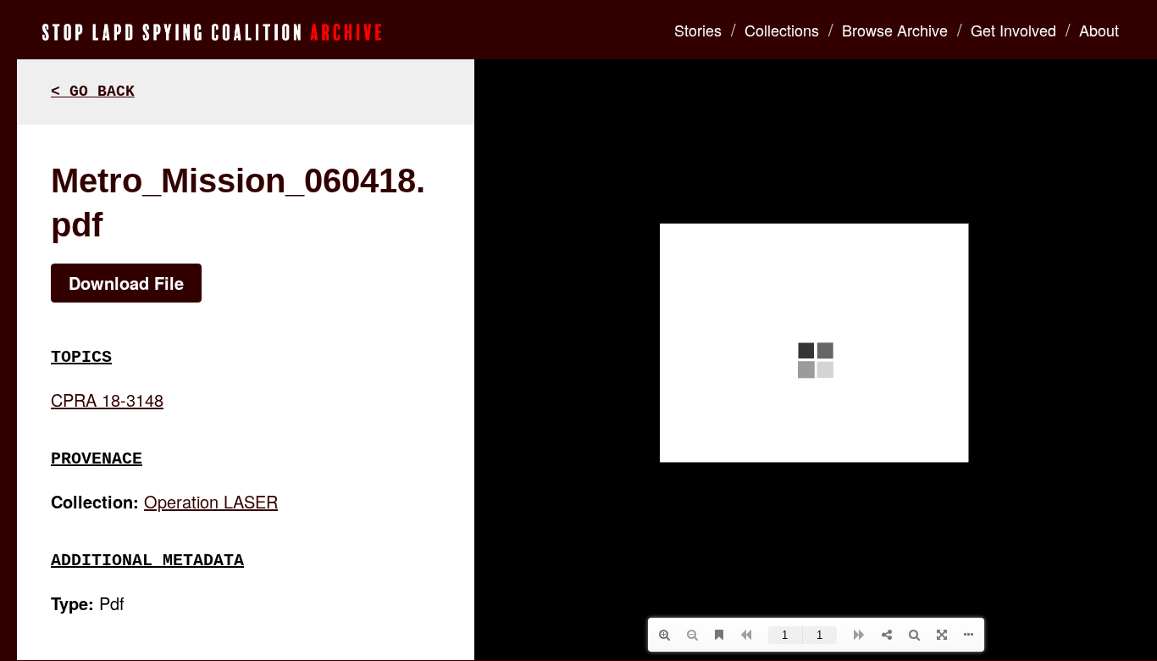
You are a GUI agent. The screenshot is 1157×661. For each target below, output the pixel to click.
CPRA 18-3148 (107, 399)
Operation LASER (211, 501)
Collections (782, 30)
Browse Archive (895, 30)
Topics (81, 357)
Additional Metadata (147, 560)
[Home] (211, 29)
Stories (698, 30)
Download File (126, 282)
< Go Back (93, 91)
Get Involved (1013, 30)
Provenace (96, 459)
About (1099, 30)
